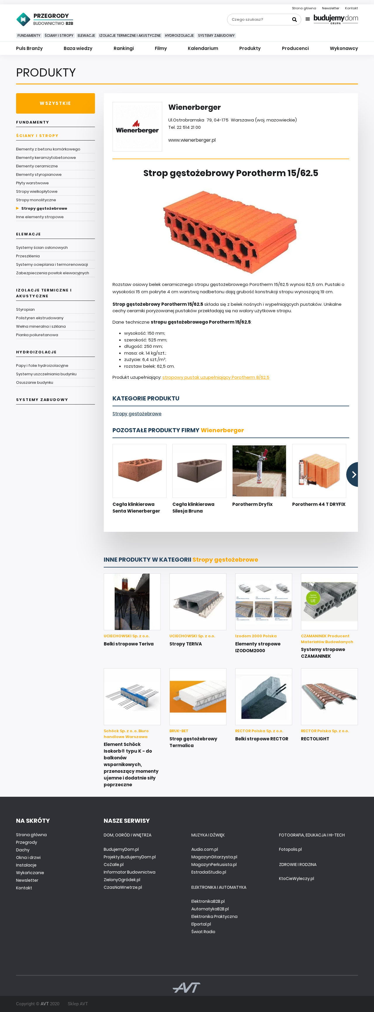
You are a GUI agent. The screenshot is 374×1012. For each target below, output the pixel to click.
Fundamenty (29, 35)
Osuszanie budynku (34, 382)
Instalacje (26, 865)
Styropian (25, 309)
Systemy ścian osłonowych (42, 247)
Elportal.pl (201, 924)
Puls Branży (29, 48)
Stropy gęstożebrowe (44, 208)
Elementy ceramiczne (37, 166)
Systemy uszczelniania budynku (46, 374)
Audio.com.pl (204, 849)
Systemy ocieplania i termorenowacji (52, 264)
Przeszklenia (28, 256)
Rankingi (124, 48)
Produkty (250, 48)
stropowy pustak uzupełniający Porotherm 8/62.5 (215, 377)
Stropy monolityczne (36, 200)
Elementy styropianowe (39, 174)
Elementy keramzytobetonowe (46, 157)
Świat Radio (203, 932)
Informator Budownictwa (129, 872)
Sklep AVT (78, 1003)
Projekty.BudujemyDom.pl (130, 857)
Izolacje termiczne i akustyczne (130, 35)
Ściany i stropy (59, 35)
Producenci (295, 48)
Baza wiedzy (78, 48)
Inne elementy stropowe (40, 217)
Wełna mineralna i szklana (41, 326)
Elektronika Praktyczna (214, 916)
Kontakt (351, 8)
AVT (45, 1003)
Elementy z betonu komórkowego (48, 149)
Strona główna (304, 8)
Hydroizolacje (179, 35)
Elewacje (86, 35)
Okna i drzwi (28, 857)
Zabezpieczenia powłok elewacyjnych (52, 273)
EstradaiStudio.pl (208, 872)
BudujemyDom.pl (121, 849)
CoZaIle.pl (114, 864)
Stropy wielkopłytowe (37, 191)
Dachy (23, 850)
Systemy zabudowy (216, 35)
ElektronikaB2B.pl (208, 901)
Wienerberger (222, 430)
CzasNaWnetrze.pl (123, 887)
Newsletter (330, 8)
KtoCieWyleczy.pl (296, 878)
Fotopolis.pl (290, 849)
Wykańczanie (30, 873)
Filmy (161, 48)
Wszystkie (55, 103)
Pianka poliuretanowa (37, 335)
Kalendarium (203, 48)
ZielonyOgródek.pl (122, 880)
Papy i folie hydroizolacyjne (42, 365)
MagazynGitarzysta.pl (214, 857)
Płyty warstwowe (32, 183)
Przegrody (26, 842)
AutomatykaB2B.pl (210, 909)
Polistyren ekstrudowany (39, 318)
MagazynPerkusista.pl (214, 864)
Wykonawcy (344, 48)
